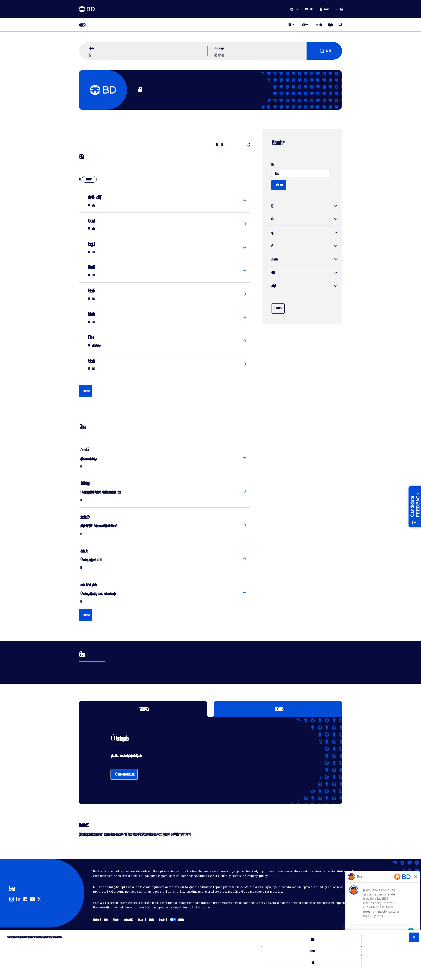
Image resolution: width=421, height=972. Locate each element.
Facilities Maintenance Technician (90, 267)
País (271, 219)
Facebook (25, 899)
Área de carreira (273, 259)
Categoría (271, 205)
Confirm (311, 962)
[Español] (294, 9)
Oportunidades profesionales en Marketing (83, 483)
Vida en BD (302, 24)
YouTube (32, 899)
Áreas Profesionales (318, 25)
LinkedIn (18, 899)
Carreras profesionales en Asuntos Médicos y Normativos (87, 584)
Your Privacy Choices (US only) (176, 919)
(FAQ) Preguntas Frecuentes (329, 25)
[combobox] (259, 54)
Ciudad (304, 245)
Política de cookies (140, 919)
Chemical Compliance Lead (90, 220)
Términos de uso (115, 919)
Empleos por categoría (95, 919)
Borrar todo (278, 308)
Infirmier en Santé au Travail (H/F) (94, 197)
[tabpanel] (201, 760)
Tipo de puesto (272, 272)
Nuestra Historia (288, 24)
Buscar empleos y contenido (91, 48)
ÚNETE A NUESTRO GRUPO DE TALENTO (124, 774)
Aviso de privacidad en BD (83, 517)
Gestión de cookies (161, 919)
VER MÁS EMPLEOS (85, 391)
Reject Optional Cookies (311, 951)
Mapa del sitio (105, 919)
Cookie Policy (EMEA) (150, 919)
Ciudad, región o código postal (218, 48)
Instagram (11, 899)
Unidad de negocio (272, 286)
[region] (210, 951)
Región (272, 232)
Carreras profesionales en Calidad (83, 550)
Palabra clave (271, 164)
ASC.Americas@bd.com (174, 834)
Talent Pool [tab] (143, 709)
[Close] (414, 937)
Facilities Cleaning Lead (90, 244)
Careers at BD (80, 25)
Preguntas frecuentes (107, 907)
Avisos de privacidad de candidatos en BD (128, 919)
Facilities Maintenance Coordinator (90, 361)
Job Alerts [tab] (278, 709)
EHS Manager (89, 337)
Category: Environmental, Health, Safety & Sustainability (87, 179)
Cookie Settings (311, 939)
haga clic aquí (188, 834)
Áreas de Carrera (83, 449)
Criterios (216, 144)
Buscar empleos (340, 24)
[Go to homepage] (87, 9)
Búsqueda (327, 51)
